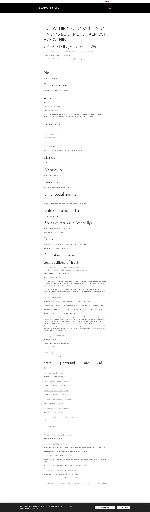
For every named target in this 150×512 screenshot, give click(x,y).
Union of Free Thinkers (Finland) (57, 444)
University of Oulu (60, 248)
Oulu (56, 216)
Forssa (63, 232)
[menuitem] (109, 8)
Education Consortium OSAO (55, 267)
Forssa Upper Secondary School (56, 391)
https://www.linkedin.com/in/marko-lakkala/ (58, 188)
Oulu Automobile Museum (54, 426)
